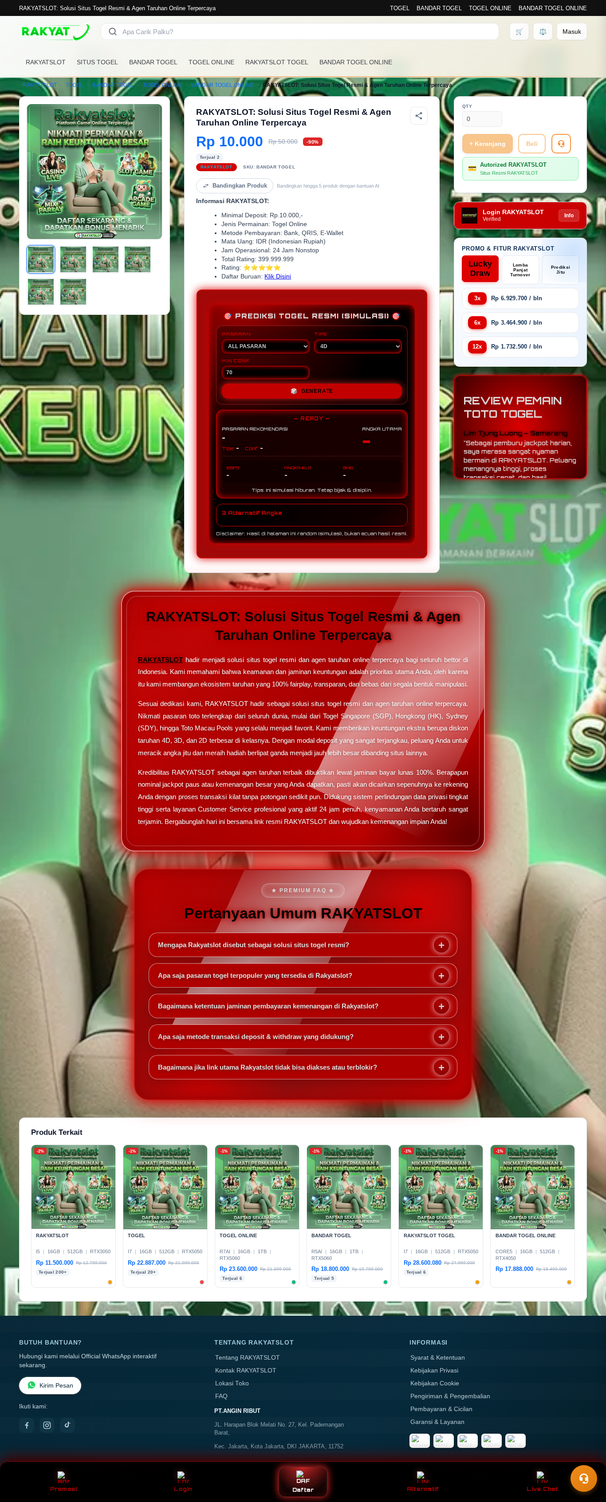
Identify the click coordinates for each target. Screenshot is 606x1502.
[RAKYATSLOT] (54, 31)
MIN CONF (235, 360)
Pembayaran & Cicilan (441, 1409)
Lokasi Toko (232, 1383)
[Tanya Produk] (561, 143)
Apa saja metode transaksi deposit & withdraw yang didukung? (256, 1036)
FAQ (221, 1396)
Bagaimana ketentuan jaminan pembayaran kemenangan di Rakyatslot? (268, 1006)
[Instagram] (47, 1425)
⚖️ (543, 31)
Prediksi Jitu (560, 270)
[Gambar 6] (73, 292)
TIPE (320, 334)
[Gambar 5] (41, 292)
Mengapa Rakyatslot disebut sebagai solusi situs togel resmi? (253, 945)
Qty (467, 106)
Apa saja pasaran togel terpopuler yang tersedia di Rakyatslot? (255, 975)
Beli (532, 143)
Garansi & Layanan (437, 1422)
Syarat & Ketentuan (437, 1357)
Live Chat (542, 1489)
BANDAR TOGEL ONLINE (553, 8)
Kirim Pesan (56, 1385)
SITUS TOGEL (97, 62)
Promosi (63, 1489)
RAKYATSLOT (46, 62)
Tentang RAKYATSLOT (247, 1357)
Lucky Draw (480, 268)
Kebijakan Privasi (434, 1370)
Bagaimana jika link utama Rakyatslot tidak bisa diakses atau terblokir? (267, 1067)
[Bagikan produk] (419, 116)
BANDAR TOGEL (439, 8)
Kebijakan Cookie (434, 1383)
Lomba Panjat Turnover (520, 270)
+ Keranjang (487, 143)
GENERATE (312, 391)
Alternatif (423, 1489)
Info (569, 215)
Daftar (303, 1489)
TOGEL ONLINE (490, 8)
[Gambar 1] (41, 259)
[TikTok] (67, 1425)
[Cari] (112, 31)
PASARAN (236, 334)
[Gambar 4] (137, 259)
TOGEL (399, 8)
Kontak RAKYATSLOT (245, 1370)
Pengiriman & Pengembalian (450, 1396)
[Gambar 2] (73, 259)
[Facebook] (26, 1425)
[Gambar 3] (105, 259)
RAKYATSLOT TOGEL (276, 62)
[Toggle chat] (584, 1478)
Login (183, 1489)
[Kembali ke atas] (586, 1457)
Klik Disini (277, 276)
